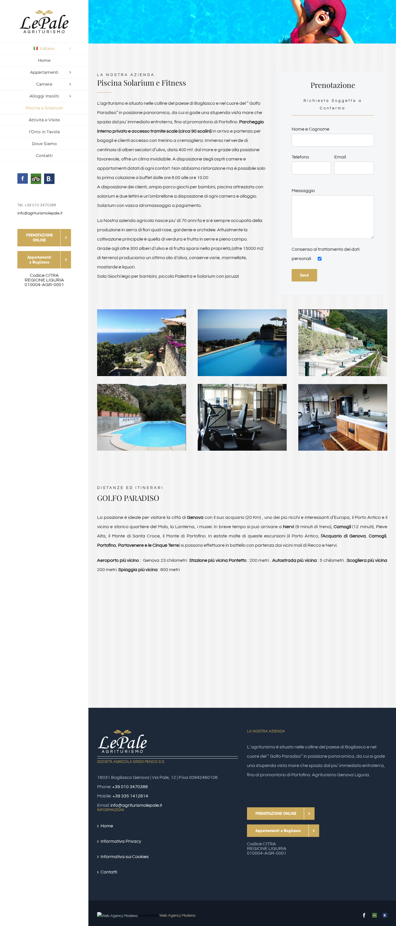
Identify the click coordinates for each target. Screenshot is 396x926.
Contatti (109, 872)
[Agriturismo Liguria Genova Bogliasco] (141, 311)
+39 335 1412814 (130, 796)
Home (107, 826)
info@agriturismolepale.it (40, 213)
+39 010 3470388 (130, 786)
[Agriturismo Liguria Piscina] (141, 386)
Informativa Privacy (121, 841)
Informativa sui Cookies (125, 856)
